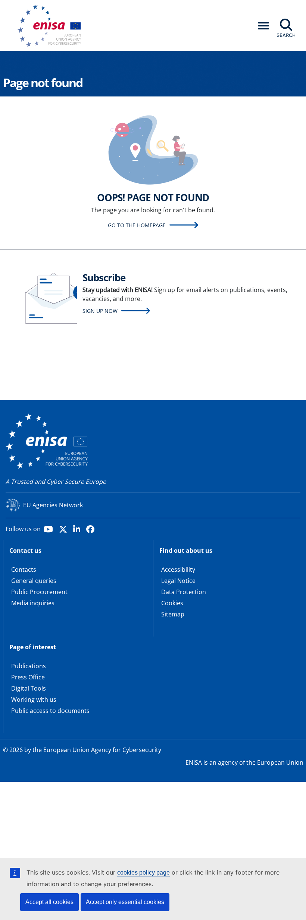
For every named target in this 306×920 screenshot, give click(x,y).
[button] (263, 25)
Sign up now (100, 310)
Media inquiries (32, 603)
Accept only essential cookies (125, 902)
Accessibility (178, 569)
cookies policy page (143, 872)
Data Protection (183, 592)
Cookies (172, 603)
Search (286, 35)
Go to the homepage (137, 225)
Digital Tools (28, 688)
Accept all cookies (49, 902)
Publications (28, 666)
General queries (33, 581)
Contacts (23, 569)
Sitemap (172, 614)
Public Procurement (39, 592)
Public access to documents (50, 711)
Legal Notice (178, 581)
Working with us (33, 699)
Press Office (28, 677)
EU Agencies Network (53, 505)
